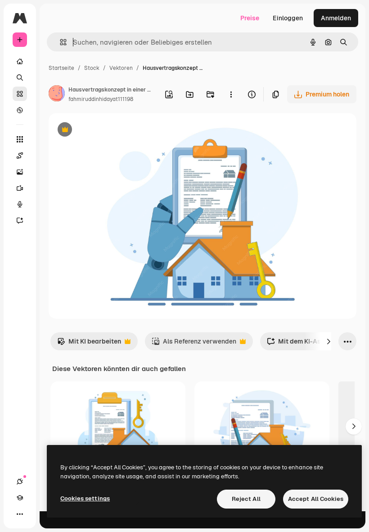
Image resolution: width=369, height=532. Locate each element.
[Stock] (20, 94)
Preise (249, 18)
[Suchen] (20, 77)
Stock (91, 68)
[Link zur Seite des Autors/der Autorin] (57, 94)
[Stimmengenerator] (20, 204)
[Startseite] (20, 61)
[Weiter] (328, 341)
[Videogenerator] (20, 188)
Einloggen (288, 18)
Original (106, 130)
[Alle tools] (20, 139)
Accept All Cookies (315, 499)
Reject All (246, 499)
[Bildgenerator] (20, 172)
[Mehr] (20, 514)
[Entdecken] (20, 110)
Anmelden (336, 18)
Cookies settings (85, 498)
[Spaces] (20, 155)
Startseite (61, 68)
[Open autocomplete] (59, 42)
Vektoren (121, 68)
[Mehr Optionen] (231, 94)
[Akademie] (20, 498)
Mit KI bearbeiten (89, 343)
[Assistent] (20, 220)
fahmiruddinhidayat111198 (100, 99)
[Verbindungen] (20, 481)
